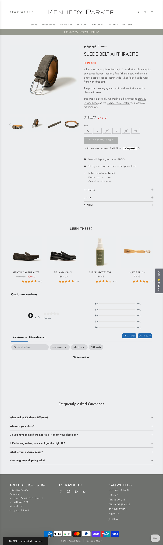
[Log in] (144, 11)
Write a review (145, 335)
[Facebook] (60, 491)
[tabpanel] (81, 367)
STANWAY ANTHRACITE (25, 272)
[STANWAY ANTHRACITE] (26, 252)
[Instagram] (68, 491)
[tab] (37, 337)
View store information (100, 181)
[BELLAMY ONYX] (63, 252)
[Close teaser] (49, 536)
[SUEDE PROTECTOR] (100, 252)
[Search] (137, 11)
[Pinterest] (76, 491)
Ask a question (129, 335)
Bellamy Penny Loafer (118, 103)
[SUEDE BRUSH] (137, 252)
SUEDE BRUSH (137, 272)
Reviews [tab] (19, 337)
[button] (118, 304)
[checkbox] (96, 347)
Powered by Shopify (94, 540)
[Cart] (151, 11)
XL (126, 130)
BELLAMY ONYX (63, 272)
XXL (135, 130)
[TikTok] (84, 491)
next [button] (79, 124)
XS (88, 130)
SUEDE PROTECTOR (100, 272)
